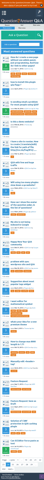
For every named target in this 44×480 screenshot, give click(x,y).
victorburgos (15, 448)
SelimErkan (14, 230)
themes (13, 331)
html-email (28, 111)
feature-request (15, 389)
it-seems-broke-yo (31, 114)
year (23, 252)
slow (12, 193)
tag (12, 291)
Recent (7, 25)
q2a (12, 173)
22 (40, 460)
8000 (32, 352)
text (19, 451)
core (34, 411)
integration (27, 271)
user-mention (26, 389)
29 (32, 464)
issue (23, 433)
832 (4, 469)
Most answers (7, 28)
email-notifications (16, 111)
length (13, 355)
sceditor (13, 451)
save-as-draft (26, 411)
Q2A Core (28, 69)
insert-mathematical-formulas (19, 316)
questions (14, 352)
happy (13, 252)
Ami (33, 328)
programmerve (15, 71)
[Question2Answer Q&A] (22, 20)
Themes (27, 125)
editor (19, 310)
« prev (12, 460)
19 (26, 460)
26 (17, 464)
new (18, 252)
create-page (32, 73)
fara (32, 288)
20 (31, 460)
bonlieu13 (34, 89)
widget (18, 291)
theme (24, 73)
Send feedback (7, 474)
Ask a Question (18, 35)
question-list (21, 214)
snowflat (24, 291)
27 (22, 464)
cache (13, 433)
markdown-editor (16, 313)
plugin (18, 73)
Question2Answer (15, 478)
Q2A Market (15, 477)
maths (25, 310)
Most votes (36, 25)
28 (27, 464)
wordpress (19, 271)
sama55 (33, 430)
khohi (33, 308)
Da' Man (36, 108)
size (28, 352)
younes (35, 268)
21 (35, 460)
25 (13, 464)
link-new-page (15, 76)
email (34, 111)
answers (21, 352)
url (12, 156)
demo (11, 5)
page (12, 73)
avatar (13, 214)
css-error (13, 371)
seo (12, 232)
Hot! (22, 25)
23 (3, 464)
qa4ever (33, 212)
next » (10, 469)
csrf (18, 433)
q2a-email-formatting (17, 114)
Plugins (26, 89)
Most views (21, 28)
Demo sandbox (19, 474)
